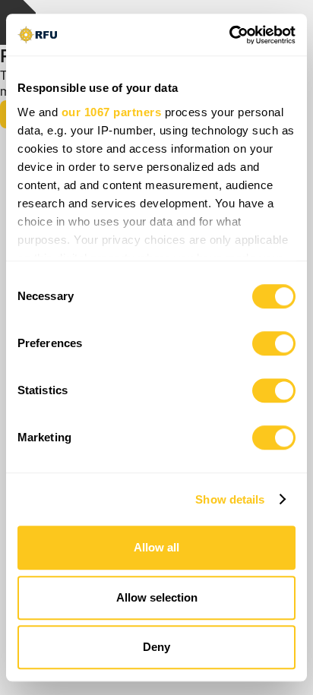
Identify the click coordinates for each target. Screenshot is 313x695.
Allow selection (157, 597)
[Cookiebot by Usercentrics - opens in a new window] (229, 35)
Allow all (156, 547)
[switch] (274, 343)
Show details (229, 499)
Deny (156, 646)
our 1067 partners (112, 112)
